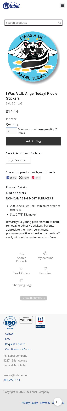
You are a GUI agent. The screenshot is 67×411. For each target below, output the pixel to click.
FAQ (7, 338)
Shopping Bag (22, 285)
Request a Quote (15, 344)
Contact (9, 333)
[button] (62, 5)
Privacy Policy (29, 403)
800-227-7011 (11, 380)
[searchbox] (33, 23)
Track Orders (21, 273)
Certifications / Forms (18, 349)
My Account (45, 258)
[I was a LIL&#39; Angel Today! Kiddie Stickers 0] (33, 57)
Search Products (21, 259)
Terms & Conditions (52, 403)
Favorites (45, 273)
